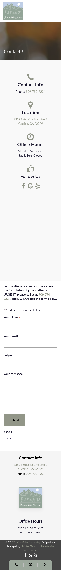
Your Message (13, 374)
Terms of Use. (37, 546)
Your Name (12, 317)
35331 (8, 432)
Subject (9, 355)
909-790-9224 (35, 91)
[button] (56, 11)
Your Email (11, 336)
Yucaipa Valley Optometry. (27, 542)
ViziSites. (25, 546)
